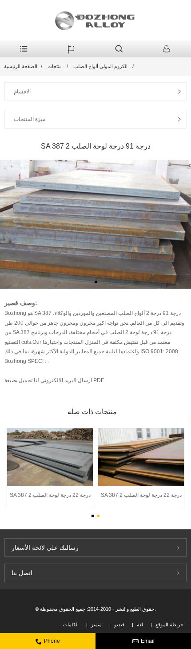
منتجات (55, 66)
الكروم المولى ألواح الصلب (100, 66)
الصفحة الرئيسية (20, 66)
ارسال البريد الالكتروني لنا (62, 380)
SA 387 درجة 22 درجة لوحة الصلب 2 (50, 495)
